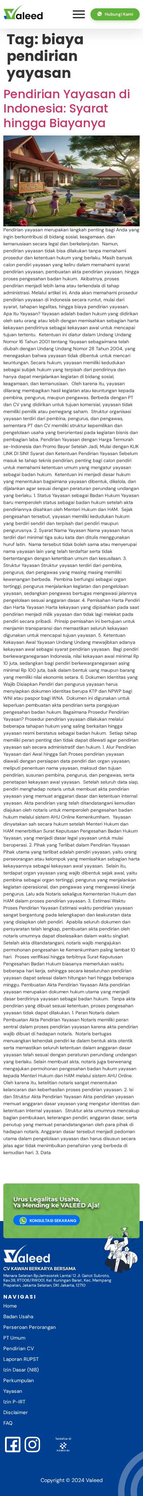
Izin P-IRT (14, 1401)
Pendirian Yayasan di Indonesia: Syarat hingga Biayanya (66, 108)
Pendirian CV (18, 1348)
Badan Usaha (18, 1316)
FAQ (8, 1423)
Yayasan (12, 1391)
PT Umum (14, 1338)
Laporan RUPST (21, 1359)
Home (10, 1306)
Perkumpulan (18, 1380)
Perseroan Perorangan (29, 1327)
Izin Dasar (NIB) (21, 1370)
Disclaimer (15, 1412)
